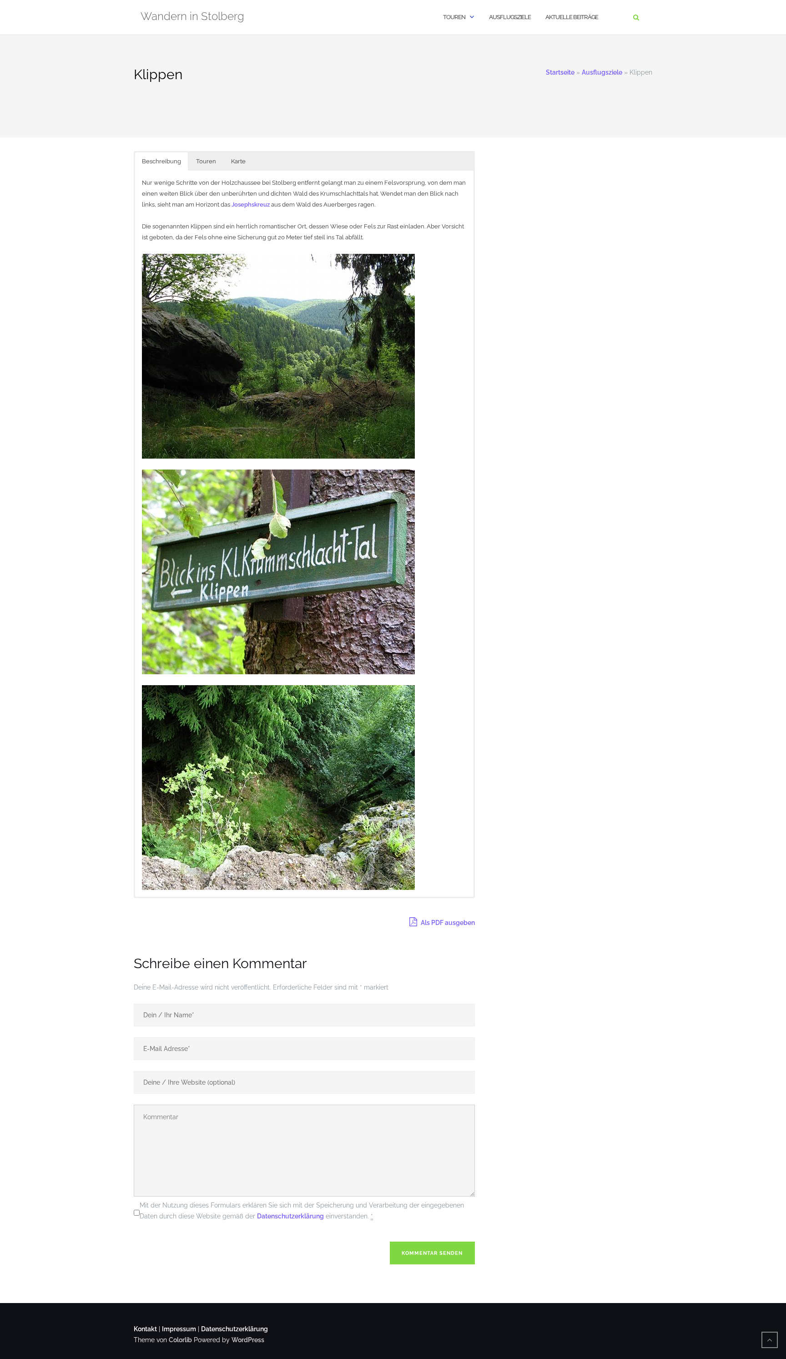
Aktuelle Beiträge (571, 17)
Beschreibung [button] (161, 161)
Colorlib (180, 1340)
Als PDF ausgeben (447, 922)
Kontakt (145, 1329)
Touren (454, 17)
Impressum (179, 1329)
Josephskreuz (251, 204)
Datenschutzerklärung (290, 1216)
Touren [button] (206, 161)
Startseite (560, 72)
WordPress (248, 1340)
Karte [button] (238, 161)
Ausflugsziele (510, 17)
